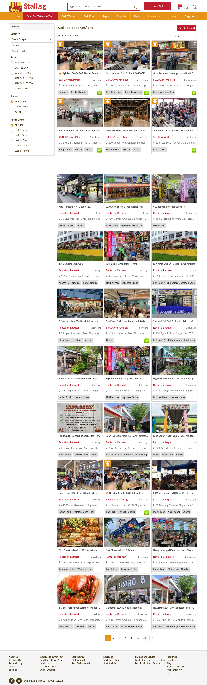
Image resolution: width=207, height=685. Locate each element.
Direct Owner (21, 107)
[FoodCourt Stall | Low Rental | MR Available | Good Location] (127, 303)
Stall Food (89, 16)
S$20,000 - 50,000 (24, 83)
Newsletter (172, 660)
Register (190, 16)
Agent (106, 16)
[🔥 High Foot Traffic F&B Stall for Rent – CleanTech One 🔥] (80, 55)
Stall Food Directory (113, 660)
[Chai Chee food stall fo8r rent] (127, 532)
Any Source (20, 102)
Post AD (158, 6)
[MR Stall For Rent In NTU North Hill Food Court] (174, 475)
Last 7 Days (21, 135)
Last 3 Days (21, 130)
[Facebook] (12, 681)
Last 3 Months (22, 151)
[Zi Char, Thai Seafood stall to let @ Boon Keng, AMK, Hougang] (80, 589)
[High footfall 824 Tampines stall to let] (127, 360)
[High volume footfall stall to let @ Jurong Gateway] (174, 360)
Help (137, 16)
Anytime (19, 125)
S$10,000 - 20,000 (24, 78)
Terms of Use (15, 660)
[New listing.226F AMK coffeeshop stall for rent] (174, 589)
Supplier (122, 16)
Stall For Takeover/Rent (40, 16)
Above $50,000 (22, 89)
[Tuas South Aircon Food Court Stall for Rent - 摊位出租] (174, 112)
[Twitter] (19, 681)
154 (145, 638)
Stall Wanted (68, 16)
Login (174, 16)
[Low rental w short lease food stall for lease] (174, 246)
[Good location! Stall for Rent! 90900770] (127, 55)
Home (16, 16)
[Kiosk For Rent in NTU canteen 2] (80, 188)
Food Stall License (175, 667)
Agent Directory (48, 670)
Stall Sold (45, 663)
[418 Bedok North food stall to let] (174, 188)
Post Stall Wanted (81, 663)
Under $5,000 (21, 68)
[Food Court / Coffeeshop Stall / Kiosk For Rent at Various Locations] (80, 418)
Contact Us (153, 16)
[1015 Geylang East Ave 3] (80, 246)
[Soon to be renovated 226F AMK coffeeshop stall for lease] (127, 418)
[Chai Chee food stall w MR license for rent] (80, 532)
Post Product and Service (147, 663)
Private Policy (15, 663)
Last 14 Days (21, 140)
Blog (169, 663)
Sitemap (13, 670)
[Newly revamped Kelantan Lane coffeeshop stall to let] (174, 532)
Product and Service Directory (150, 660)
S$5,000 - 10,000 (23, 73)
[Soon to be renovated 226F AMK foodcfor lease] (80, 360)
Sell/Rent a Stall (187, 28)
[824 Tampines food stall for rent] (127, 246)
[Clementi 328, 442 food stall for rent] (127, 589)
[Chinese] (187, 5)
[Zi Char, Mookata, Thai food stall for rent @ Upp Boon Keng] (80, 303)
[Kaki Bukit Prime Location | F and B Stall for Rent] (80, 112)
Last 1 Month (21, 146)
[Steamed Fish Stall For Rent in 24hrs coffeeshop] (174, 303)
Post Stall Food (111, 663)
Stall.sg (35, 6)
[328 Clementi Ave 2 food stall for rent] (127, 188)
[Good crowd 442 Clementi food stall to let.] (80, 475)
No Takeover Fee (22, 63)
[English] (188, 8)
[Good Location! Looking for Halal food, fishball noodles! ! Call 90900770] (174, 55)
